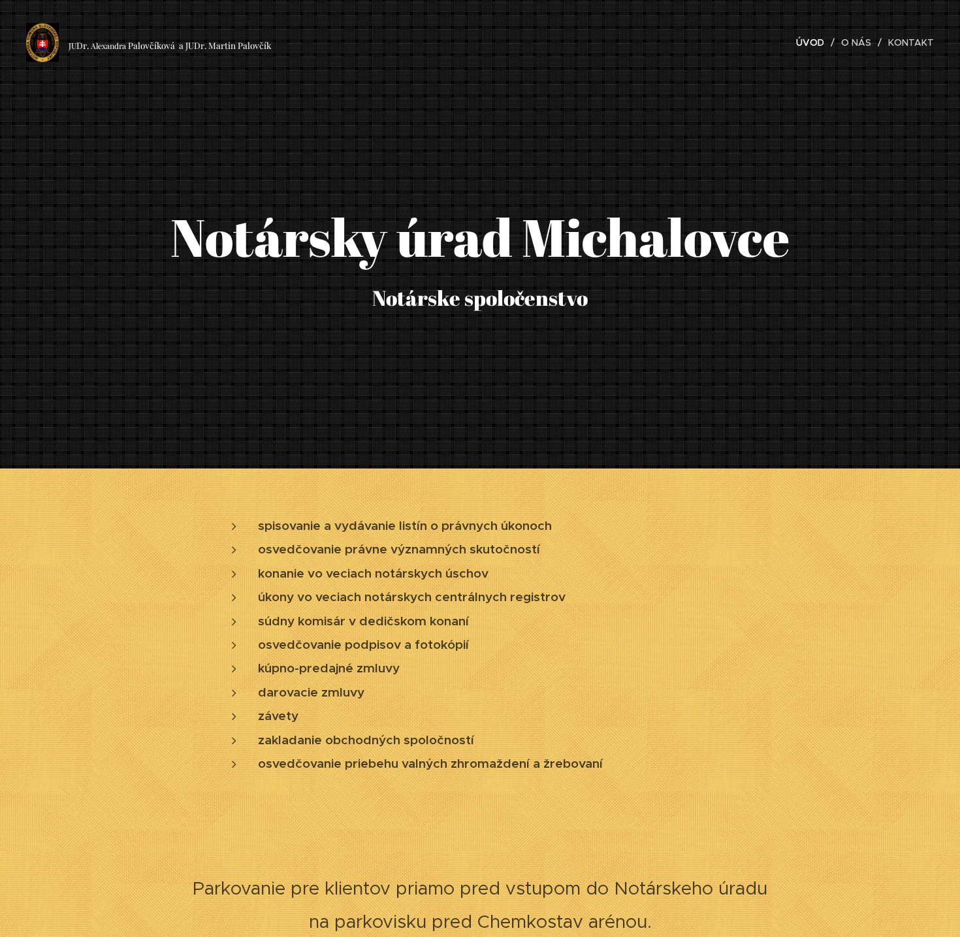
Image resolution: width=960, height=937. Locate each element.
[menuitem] (814, 42)
